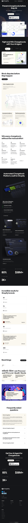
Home (2, 502)
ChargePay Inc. (16, 522)
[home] (6, 1)
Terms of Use (3, 516)
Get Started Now (6, 62)
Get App (3, 511)
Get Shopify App (6, 215)
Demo (2, 506)
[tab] (7, 49)
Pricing (2, 503)
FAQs (20, 503)
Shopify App (12, 502)
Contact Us (3, 512)
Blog (20, 502)
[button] (25, 1)
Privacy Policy (3, 515)
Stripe (11, 503)
